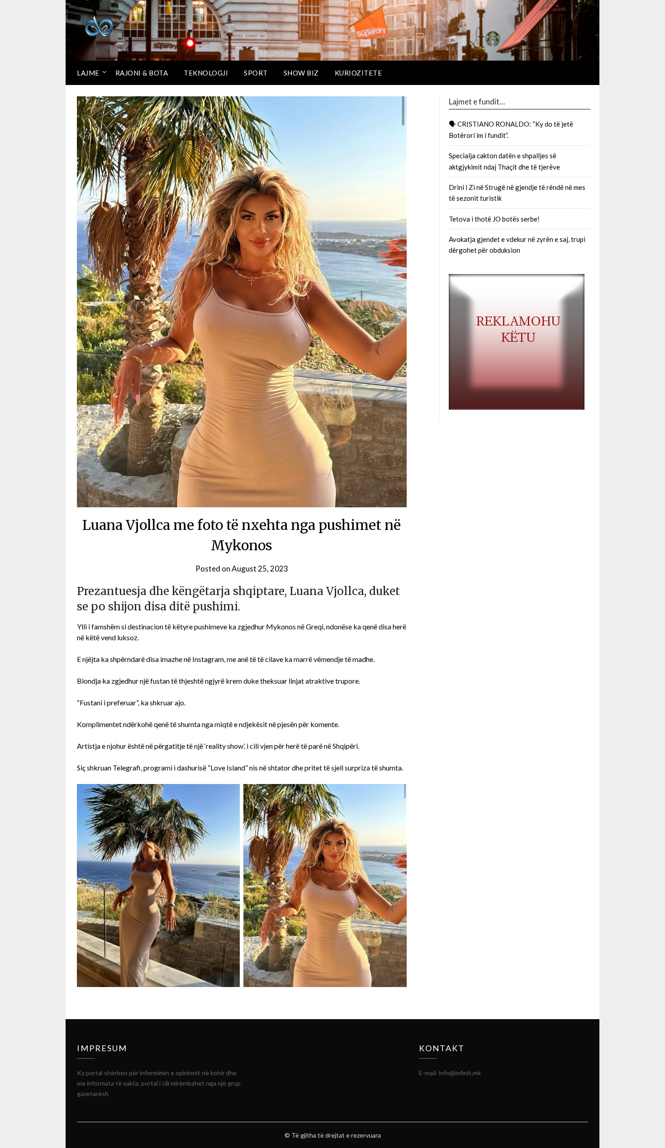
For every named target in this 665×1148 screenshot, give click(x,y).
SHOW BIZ (301, 73)
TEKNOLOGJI (206, 73)
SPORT (256, 73)
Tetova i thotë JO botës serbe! (494, 219)
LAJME (88, 73)
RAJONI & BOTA (141, 73)
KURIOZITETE (358, 73)
